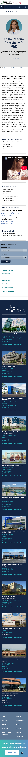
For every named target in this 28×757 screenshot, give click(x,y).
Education (18, 728)
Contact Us (5, 728)
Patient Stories (6, 284)
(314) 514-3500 (15, 58)
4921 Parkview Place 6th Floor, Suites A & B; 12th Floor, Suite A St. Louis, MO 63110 (13, 338)
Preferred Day (4, 254)
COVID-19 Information (8, 291)
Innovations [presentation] (10, 67)
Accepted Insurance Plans (9, 277)
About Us (4, 720)
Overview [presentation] (2, 67)
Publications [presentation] (15, 67)
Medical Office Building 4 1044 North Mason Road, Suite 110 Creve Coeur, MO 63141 (10, 213)
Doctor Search (6, 273)
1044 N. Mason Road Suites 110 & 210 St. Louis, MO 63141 (7, 469)
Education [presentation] (6, 67)
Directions (18, 716)
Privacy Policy (20, 736)
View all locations (18, 344)
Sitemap (4, 724)
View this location (7, 344)
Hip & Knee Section (7, 270)
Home (3, 716)
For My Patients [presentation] (21, 67)
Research (18, 732)
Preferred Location (5, 247)
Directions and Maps (7, 287)
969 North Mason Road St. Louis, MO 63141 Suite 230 (8, 664)
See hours (12, 752)
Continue (6, 261)
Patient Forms (6, 280)
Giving (17, 724)
